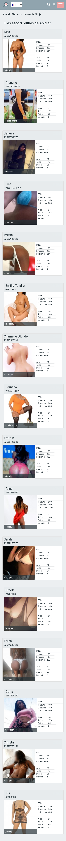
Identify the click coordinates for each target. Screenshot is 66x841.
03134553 (10, 797)
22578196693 (12, 492)
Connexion (54, 4)
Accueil (6, 14)
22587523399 (11, 340)
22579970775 (12, 86)
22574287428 (11, 644)
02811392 (10, 289)
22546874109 (12, 391)
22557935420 (11, 35)
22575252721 (12, 695)
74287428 (10, 594)
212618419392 (13, 188)
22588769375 (11, 137)
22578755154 (11, 746)
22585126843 (11, 441)
